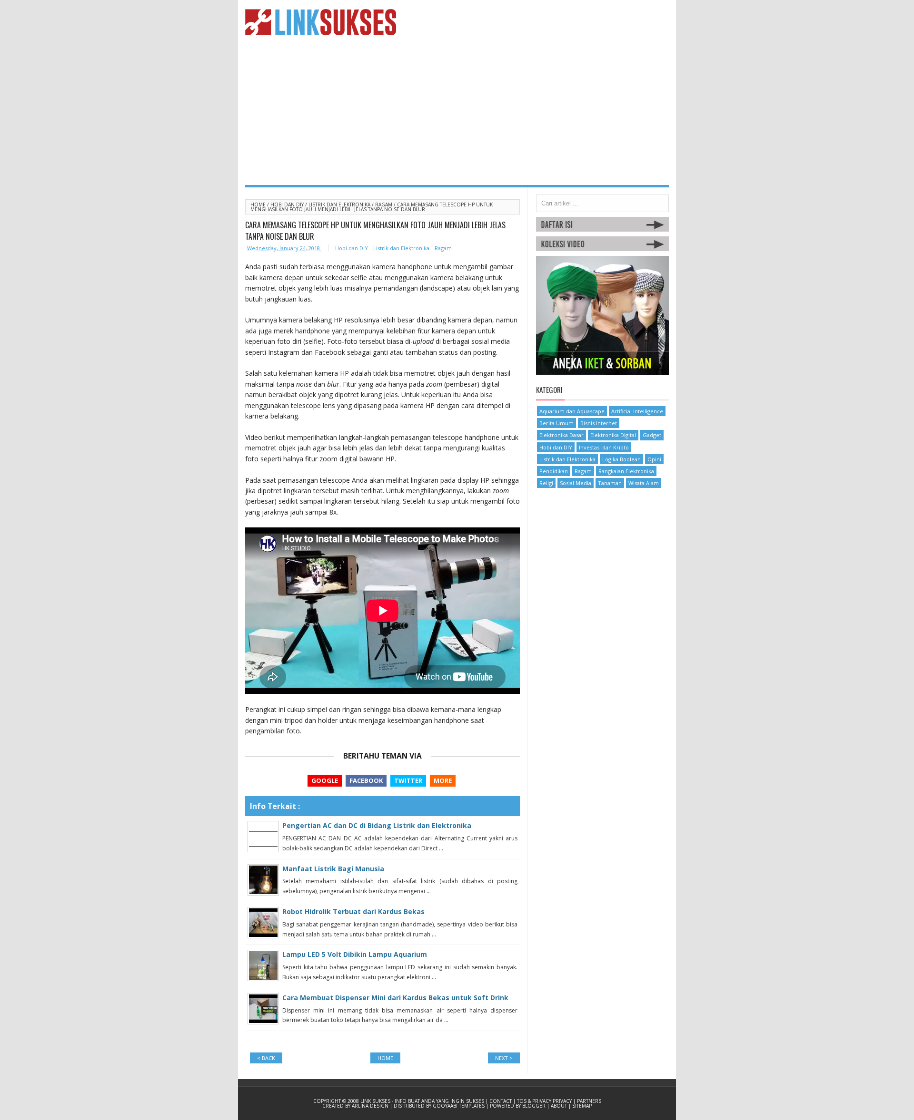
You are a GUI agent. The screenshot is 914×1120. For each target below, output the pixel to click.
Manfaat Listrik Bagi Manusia (333, 868)
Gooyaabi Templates (459, 1105)
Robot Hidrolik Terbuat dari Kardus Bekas (353, 911)
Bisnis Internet (598, 423)
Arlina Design (371, 1105)
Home (258, 204)
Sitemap (582, 1105)
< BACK (266, 1058)
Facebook (366, 780)
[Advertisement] (457, 113)
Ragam (384, 204)
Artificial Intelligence (637, 411)
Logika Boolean (621, 459)
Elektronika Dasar (561, 434)
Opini (654, 459)
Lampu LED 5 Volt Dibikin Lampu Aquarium (354, 954)
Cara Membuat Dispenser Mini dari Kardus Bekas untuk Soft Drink (395, 997)
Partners (589, 1101)
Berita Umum (556, 423)
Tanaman (610, 483)
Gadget (652, 434)
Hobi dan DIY (287, 204)
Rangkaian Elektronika (626, 471)
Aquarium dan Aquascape (572, 411)
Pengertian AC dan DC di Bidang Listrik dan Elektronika (376, 825)
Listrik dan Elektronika (340, 204)
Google (324, 780)
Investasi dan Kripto (604, 447)
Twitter (408, 780)
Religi (546, 483)
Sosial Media (575, 483)
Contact (501, 1101)
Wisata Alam (643, 483)
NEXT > (504, 1058)
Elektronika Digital (613, 434)
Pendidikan (553, 471)
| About (557, 1105)
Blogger (534, 1105)
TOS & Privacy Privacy (545, 1101)
